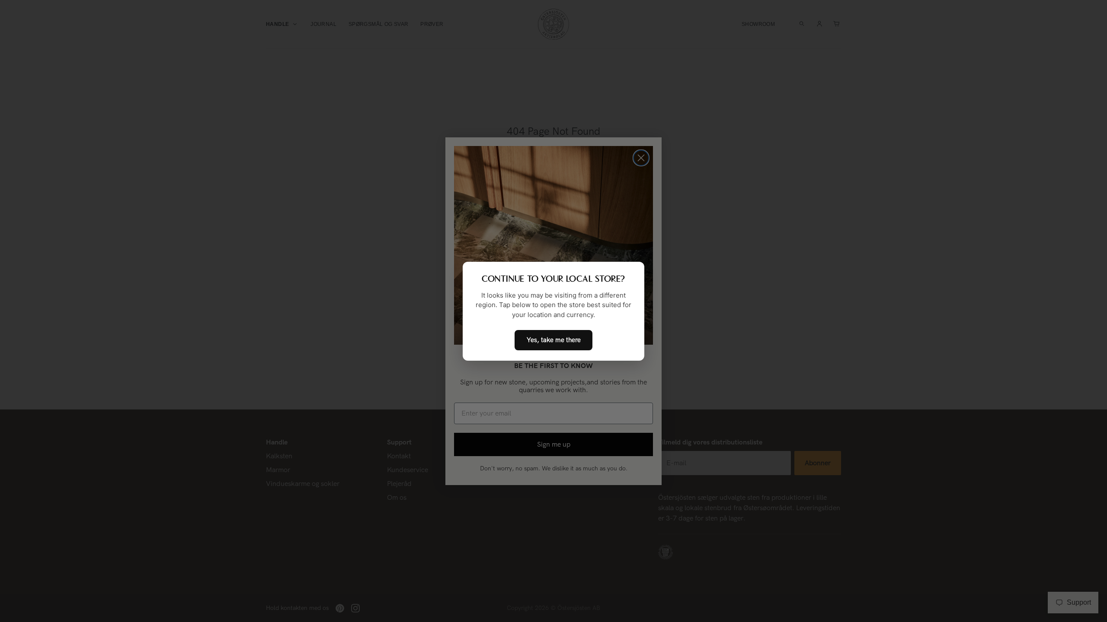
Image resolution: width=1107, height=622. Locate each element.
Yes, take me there (554, 340)
